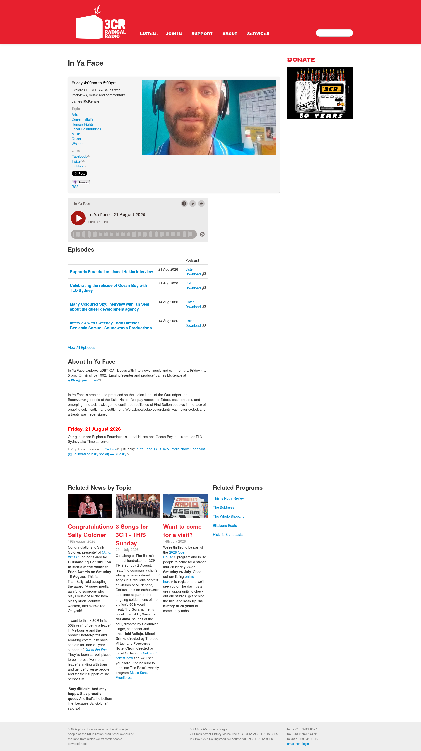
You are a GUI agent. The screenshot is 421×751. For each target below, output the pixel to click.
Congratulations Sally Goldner (90, 530)
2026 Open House (174, 554)
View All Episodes (81, 347)
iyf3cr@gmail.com (84, 380)
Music (76, 133)
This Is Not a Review (229, 498)
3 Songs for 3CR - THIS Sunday (132, 534)
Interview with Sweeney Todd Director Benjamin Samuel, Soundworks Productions (111, 325)
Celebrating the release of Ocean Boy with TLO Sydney (108, 288)
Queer (76, 138)
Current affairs (83, 119)
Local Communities (86, 129)
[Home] (101, 22)
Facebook (81, 156)
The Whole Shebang (229, 516)
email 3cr (293, 743)
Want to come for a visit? (182, 530)
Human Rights (83, 124)
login (305, 743)
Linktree (79, 166)
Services (258, 34)
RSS (75, 186)
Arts (75, 114)
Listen (148, 34)
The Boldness (223, 507)
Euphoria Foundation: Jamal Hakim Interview (111, 271)
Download (193, 274)
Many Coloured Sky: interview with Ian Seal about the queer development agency (109, 306)
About (229, 34)
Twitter (78, 161)
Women (78, 143)
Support (202, 34)
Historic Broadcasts (228, 534)
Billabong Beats (225, 525)
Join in (174, 34)
